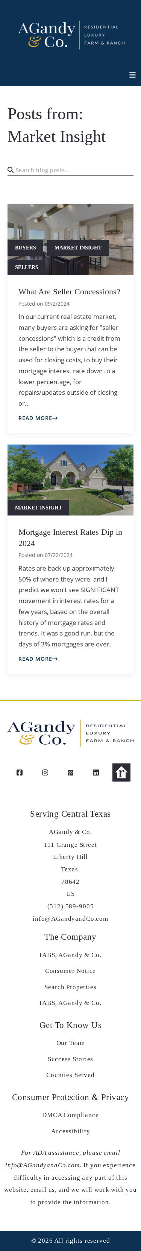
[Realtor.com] (121, 772)
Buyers (25, 248)
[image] (70, 480)
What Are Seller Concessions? (69, 291)
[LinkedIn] (96, 772)
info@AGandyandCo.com (42, 1165)
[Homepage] (70, 34)
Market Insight (78, 248)
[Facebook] (20, 772)
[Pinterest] (71, 772)
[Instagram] (45, 772)
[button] (128, 75)
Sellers (26, 267)
